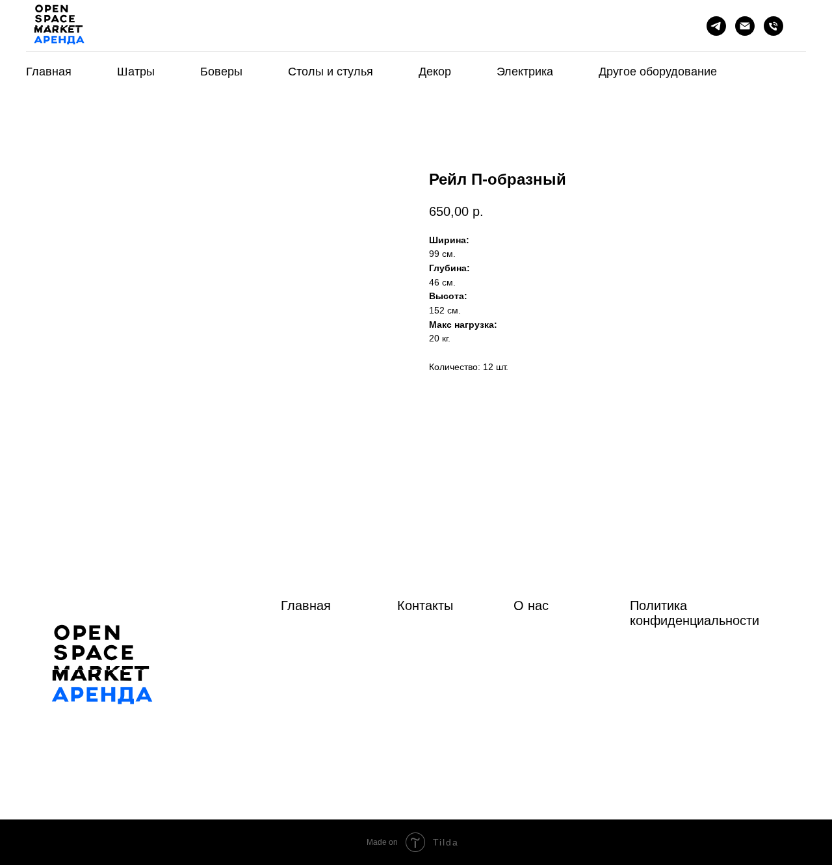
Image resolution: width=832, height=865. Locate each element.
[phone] (773, 26)
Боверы (221, 71)
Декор (435, 71)
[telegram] (716, 26)
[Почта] (745, 26)
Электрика (525, 71)
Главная (49, 71)
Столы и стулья (330, 71)
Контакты (425, 605)
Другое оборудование (658, 71)
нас (538, 605)
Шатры (136, 71)
